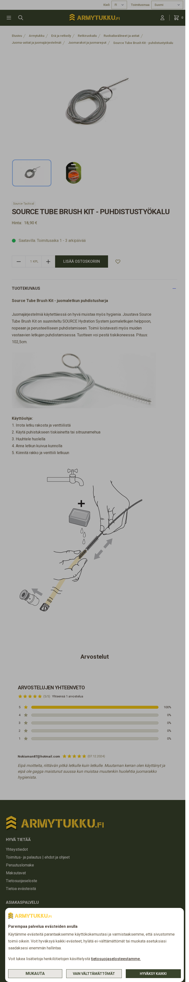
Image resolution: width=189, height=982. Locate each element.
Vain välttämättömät (94, 974)
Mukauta (35, 973)
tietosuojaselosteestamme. (116, 958)
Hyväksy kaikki (153, 974)
